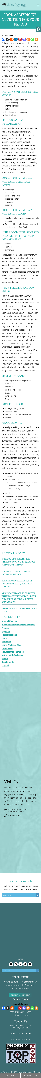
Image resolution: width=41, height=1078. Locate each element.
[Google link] (16, 964)
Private (5, 658)
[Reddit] (12, 39)
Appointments (31, 1076)
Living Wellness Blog (11, 645)
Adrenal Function (9, 621)
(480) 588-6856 (14, 816)
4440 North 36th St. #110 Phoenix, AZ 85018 (18, 810)
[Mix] (28, 39)
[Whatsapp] (32, 39)
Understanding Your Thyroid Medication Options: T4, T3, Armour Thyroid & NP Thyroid (18, 562)
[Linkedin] (16, 39)
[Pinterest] (20, 39)
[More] (36, 39)
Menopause (7, 648)
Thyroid (5, 665)
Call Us (11, 1076)
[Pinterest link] (20, 964)
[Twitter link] (25, 964)
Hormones (6, 641)
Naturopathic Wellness (12, 655)
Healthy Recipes (9, 635)
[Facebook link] (11, 964)
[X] (8, 39)
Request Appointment (20, 995)
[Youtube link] (30, 964)
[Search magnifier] (37, 895)
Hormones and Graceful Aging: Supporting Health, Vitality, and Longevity (17, 583)
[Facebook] (3, 39)
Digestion (6, 631)
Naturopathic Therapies (13, 652)
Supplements (8, 662)
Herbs (4, 638)
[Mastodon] (24, 39)
